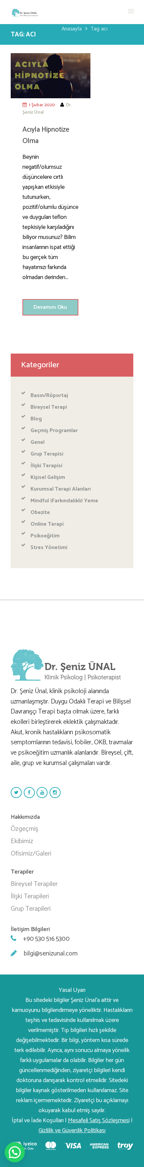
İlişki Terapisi (46, 465)
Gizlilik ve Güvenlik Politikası (72, 1131)
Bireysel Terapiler (34, 884)
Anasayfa (72, 28)
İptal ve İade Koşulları (38, 1121)
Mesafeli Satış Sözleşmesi (99, 1121)
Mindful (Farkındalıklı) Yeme (64, 500)
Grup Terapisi (46, 454)
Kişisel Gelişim (47, 477)
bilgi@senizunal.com (51, 953)
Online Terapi (47, 524)
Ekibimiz (22, 841)
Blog (36, 418)
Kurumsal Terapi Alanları (60, 489)
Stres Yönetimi (48, 547)
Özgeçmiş (24, 828)
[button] (15, 1152)
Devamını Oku (50, 307)
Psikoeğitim (45, 535)
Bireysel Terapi (48, 407)
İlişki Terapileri (30, 896)
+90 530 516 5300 (46, 939)
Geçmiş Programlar (54, 430)
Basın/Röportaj (49, 395)
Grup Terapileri (31, 908)
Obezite (40, 512)
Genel (37, 442)
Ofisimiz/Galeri (31, 853)
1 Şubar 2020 (42, 105)
